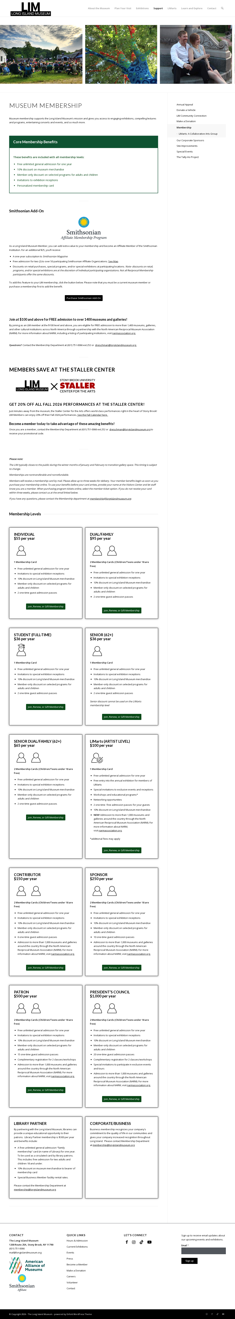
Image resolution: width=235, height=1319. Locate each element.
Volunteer (72, 1282)
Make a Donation (186, 121)
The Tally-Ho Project (188, 157)
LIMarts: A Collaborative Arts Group (198, 133)
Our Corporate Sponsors (190, 140)
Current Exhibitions (77, 1246)
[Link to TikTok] (141, 1242)
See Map (113, 261)
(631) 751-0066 (17, 1248)
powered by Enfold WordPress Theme (73, 1314)
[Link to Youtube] (149, 1242)
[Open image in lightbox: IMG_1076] (228, 80)
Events (70, 1252)
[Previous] (8, 54)
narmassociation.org (123, 333)
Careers (71, 1276)
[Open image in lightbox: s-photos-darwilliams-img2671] (78, 80)
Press (70, 1258)
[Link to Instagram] (133, 1242)
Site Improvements (187, 145)
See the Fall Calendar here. (92, 415)
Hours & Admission (77, 1240)
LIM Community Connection (192, 115)
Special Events (185, 151)
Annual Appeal (185, 104)
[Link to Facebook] (127, 1242)
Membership (184, 127)
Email (185, 1245)
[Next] (226, 54)
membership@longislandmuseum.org (110, 498)
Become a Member (77, 1264)
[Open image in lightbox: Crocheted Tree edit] (153, 80)
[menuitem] (99, 8)
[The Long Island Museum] (30, 8)
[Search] (222, 8)
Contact (71, 1288)
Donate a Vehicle (186, 110)
